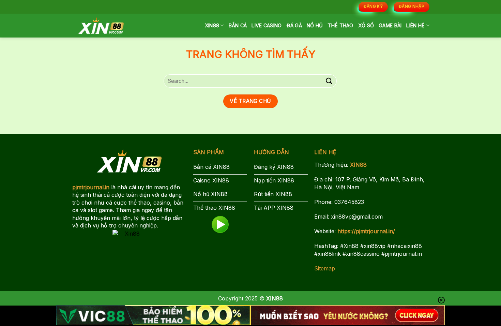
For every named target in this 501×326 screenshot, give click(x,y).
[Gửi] (329, 81)
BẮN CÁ (238, 25)
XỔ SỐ (366, 25)
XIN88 (212, 25)
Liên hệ (415, 25)
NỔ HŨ (315, 25)
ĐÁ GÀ (294, 25)
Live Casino (267, 25)
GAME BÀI (390, 25)
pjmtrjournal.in (90, 187)
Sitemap (324, 268)
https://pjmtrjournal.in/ (366, 231)
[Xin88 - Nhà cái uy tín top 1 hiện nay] (101, 25)
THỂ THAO (340, 25)
